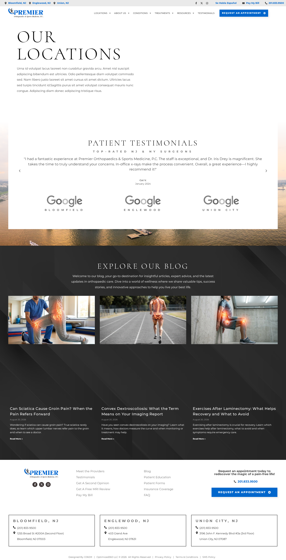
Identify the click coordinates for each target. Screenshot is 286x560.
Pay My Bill (84, 495)
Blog (147, 471)
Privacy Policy (163, 557)
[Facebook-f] (34, 484)
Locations (100, 13)
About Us (120, 13)
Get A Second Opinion (92, 483)
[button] (19, 170)
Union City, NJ (217, 521)
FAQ (147, 495)
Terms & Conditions (187, 557)
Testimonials (206, 13)
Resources (184, 13)
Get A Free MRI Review (93, 489)
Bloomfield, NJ (36, 521)
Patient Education (157, 477)
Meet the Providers (90, 471)
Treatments (162, 13)
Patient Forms (154, 483)
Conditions (140, 13)
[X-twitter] (41, 484)
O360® (88, 557)
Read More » (16, 439)
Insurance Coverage (158, 489)
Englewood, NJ (127, 521)
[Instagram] (48, 484)
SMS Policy (208, 557)
